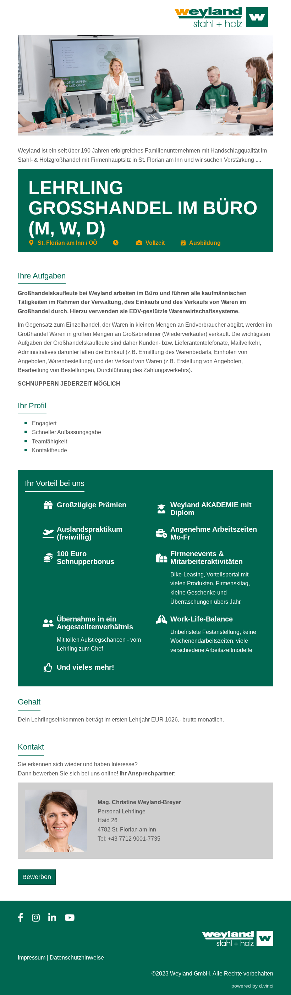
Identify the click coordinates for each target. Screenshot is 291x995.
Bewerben (36, 876)
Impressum (31, 958)
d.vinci (266, 986)
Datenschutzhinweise (77, 958)
